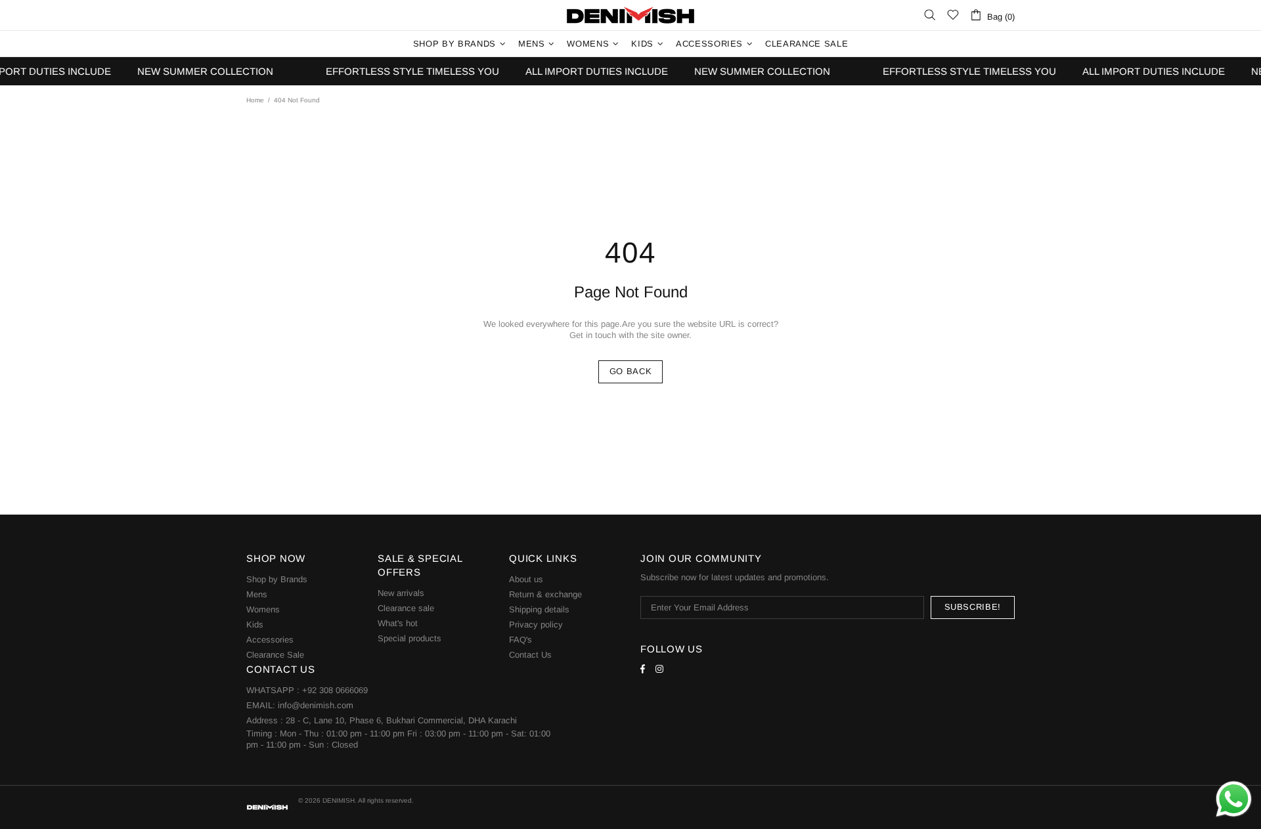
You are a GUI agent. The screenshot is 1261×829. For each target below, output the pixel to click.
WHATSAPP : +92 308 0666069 (307, 690)
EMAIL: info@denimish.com (299, 705)
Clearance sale (406, 608)
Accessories (270, 640)
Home (255, 100)
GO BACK (630, 371)
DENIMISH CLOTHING (630, 15)
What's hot (398, 623)
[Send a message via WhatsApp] (1233, 799)
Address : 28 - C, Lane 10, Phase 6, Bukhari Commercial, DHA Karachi (381, 720)
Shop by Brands (276, 579)
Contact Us (530, 655)
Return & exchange (545, 594)
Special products (409, 638)
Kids (254, 624)
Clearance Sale (275, 655)
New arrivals (401, 593)
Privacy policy (536, 624)
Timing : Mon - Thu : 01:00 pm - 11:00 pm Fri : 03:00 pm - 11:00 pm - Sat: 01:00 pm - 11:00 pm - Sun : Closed (398, 739)
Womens (263, 609)
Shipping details (539, 609)
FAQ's (520, 640)
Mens (256, 594)
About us (526, 579)
